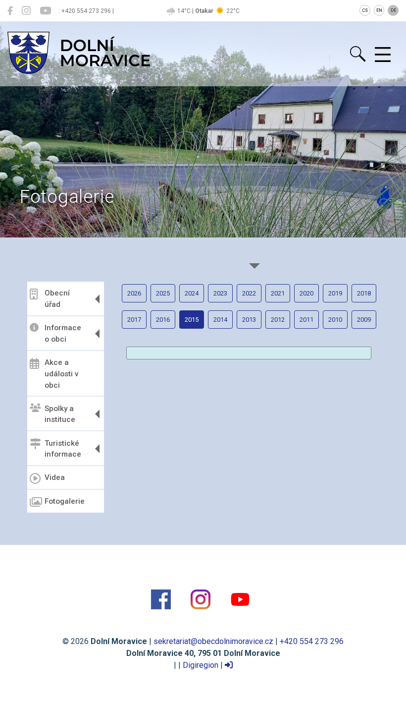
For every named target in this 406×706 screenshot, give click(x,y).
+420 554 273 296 (312, 641)
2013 (249, 319)
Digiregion (200, 665)
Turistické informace (63, 449)
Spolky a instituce (60, 414)
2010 (335, 319)
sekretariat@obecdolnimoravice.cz (213, 641)
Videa (55, 477)
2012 (278, 319)
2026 (134, 293)
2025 (163, 293)
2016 (163, 319)
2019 (335, 293)
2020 (306, 293)
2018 (364, 293)
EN (379, 10)
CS (365, 10)
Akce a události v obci (62, 374)
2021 (278, 293)
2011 (306, 319)
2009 (364, 319)
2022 (249, 293)
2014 (220, 319)
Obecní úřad (57, 299)
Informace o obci (63, 333)
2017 (134, 319)
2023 (220, 293)
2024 (192, 293)
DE (393, 10)
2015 (192, 319)
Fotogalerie (65, 501)
